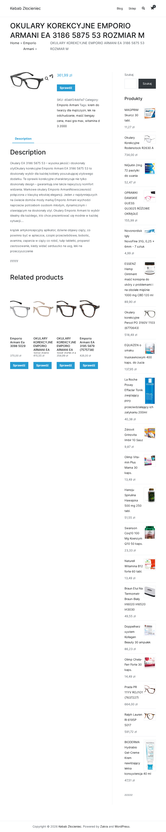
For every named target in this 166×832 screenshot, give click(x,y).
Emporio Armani (68, 105)
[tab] (23, 139)
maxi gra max (74, 120)
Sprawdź (66, 87)
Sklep (132, 8)
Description (23, 138)
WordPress (122, 826)
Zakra (104, 826)
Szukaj (129, 74)
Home (14, 43)
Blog (120, 8)
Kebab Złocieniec (25, 8)
